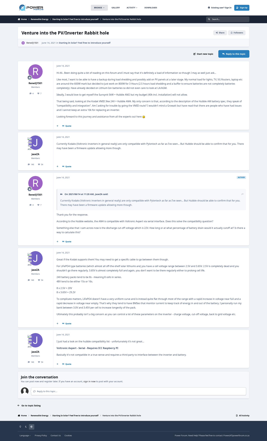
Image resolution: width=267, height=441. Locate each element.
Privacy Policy (41, 435)
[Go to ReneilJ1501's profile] (23, 43)
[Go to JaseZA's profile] (35, 142)
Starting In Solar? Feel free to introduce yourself (84, 42)
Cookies (68, 435)
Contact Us (56, 435)
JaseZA (35, 154)
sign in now (89, 381)
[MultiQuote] (57, 125)
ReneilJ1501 (32, 42)
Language (24, 435)
